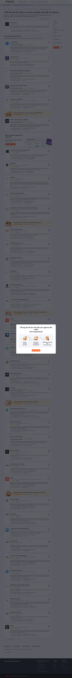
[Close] (54, 325)
